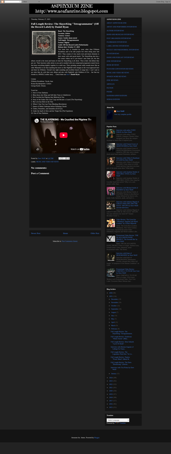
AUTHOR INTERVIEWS (115, 31)
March (113, 325)
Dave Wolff (120, 111)
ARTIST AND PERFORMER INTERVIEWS (122, 27)
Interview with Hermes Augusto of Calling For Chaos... (122, 348)
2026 (111, 293)
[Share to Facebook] (66, 158)
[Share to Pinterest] (68, 158)
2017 (111, 401)
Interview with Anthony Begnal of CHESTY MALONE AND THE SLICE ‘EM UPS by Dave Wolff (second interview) (127, 204)
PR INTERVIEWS (113, 53)
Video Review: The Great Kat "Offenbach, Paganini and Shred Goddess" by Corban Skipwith (127, 221)
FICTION (110, 88)
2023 (111, 381)
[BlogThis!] (62, 158)
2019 (111, 394)
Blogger (96, 438)
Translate (123, 423)
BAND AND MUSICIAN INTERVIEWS (120, 34)
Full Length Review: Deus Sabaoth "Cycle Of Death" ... (122, 343)
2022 (111, 384)
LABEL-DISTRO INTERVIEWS (118, 46)
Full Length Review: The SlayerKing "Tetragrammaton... (122, 332)
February (114, 329)
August (113, 312)
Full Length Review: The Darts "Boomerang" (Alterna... (121, 363)
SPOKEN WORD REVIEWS (116, 76)
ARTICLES (110, 84)
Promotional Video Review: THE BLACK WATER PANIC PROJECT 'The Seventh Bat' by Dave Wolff (127, 238)
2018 (111, 397)
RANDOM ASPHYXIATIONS (117, 96)
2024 (111, 378)
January (114, 373)
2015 (111, 407)
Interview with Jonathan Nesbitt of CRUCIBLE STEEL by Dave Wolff (127, 174)
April (113, 322)
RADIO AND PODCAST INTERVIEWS (120, 57)
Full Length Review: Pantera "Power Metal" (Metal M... (120, 358)
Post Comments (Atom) (69, 241)
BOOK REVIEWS (113, 65)
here (67, 74)
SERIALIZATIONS (113, 99)
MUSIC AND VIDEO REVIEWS (47, 162)
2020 (111, 391)
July (112, 316)
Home (65, 233)
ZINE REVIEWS (112, 80)
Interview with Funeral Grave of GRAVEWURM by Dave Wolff (127, 145)
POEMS (109, 92)
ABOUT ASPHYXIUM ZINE (117, 23)
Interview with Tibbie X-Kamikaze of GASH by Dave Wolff (127, 159)
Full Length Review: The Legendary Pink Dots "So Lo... (122, 353)
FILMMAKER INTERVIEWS (117, 42)
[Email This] (60, 158)
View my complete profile (122, 114)
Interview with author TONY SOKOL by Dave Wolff (126, 131)
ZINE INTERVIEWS (114, 61)
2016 (111, 404)
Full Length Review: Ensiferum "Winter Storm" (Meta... (121, 338)
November (115, 302)
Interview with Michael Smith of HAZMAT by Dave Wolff (127, 189)
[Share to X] (64, 158)
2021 (111, 387)
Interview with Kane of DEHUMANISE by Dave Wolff (126, 254)
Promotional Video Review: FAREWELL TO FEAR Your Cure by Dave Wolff (127, 271)
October (114, 306)
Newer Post (35, 233)
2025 (111, 296)
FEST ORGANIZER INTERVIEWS (119, 38)
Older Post (95, 233)
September (115, 309)
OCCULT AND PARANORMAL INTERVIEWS (123, 50)
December (114, 299)
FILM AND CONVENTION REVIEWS (120, 69)
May (113, 319)
